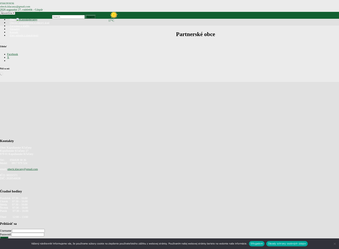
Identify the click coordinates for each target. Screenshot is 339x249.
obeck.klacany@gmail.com (22, 169)
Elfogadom (257, 243)
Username (6, 230)
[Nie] (334, 243)
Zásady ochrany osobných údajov (287, 243)
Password (5, 234)
